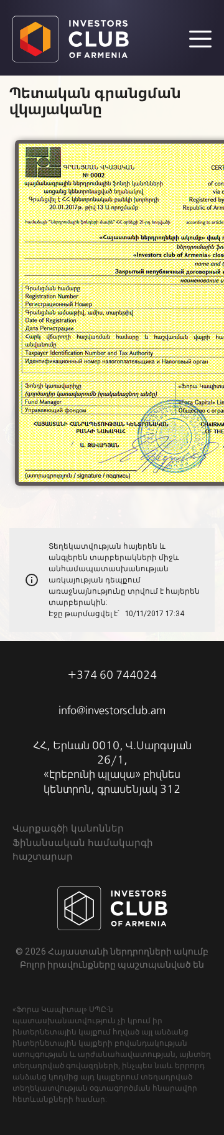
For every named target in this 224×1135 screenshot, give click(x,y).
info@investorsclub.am (112, 710)
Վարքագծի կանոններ (68, 828)
